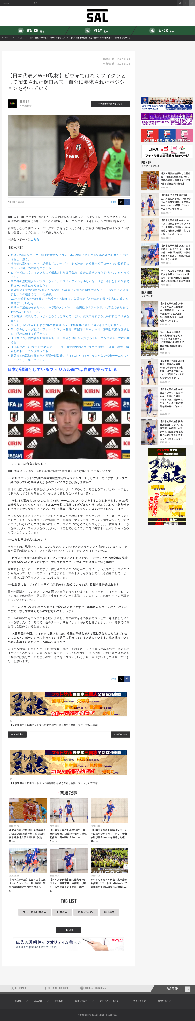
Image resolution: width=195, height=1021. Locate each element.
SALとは (38, 1001)
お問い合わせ (164, 1001)
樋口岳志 (109, 912)
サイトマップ (139, 1001)
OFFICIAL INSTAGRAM (95, 988)
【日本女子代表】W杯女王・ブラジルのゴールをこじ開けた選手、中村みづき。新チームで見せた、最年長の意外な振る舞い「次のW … (171, 399)
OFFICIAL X (21, 988)
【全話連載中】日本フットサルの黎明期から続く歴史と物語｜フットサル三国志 (54, 725)
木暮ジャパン (86, 912)
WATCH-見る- (19, 38)
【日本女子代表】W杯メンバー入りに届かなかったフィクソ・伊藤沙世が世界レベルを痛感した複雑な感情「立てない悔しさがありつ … (176, 227)
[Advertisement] (167, 74)
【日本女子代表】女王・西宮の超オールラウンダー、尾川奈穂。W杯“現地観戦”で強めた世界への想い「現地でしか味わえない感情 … (176, 252)
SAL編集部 (26, 105)
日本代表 (62, 912)
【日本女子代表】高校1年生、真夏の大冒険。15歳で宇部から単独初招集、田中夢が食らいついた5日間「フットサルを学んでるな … (176, 202)
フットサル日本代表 (34, 912)
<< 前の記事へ (17, 734)
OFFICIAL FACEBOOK (58, 988)
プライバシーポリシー (110, 1001)
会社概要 (58, 1001)
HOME (5, 38)
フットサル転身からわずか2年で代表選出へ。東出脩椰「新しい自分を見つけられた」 (66, 325)
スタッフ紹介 (81, 1001)
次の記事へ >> (120, 734)
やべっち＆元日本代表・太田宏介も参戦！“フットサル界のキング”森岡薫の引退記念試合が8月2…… (109, 883)
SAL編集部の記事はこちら (110, 104)
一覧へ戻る (69, 930)
